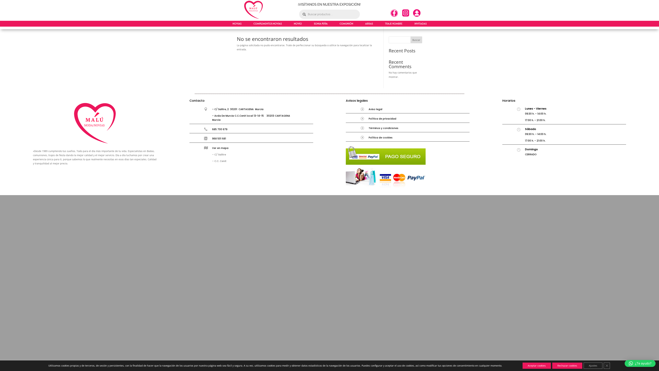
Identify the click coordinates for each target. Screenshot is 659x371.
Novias (237, 23)
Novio (298, 23)
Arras (369, 23)
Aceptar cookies (537, 365)
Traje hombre (393, 23)
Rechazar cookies (567, 365)
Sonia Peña (321, 23)
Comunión (346, 23)
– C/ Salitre (219, 154)
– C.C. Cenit (219, 161)
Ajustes (593, 365)
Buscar (416, 40)
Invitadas (420, 23)
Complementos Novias (267, 23)
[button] (640, 363)
